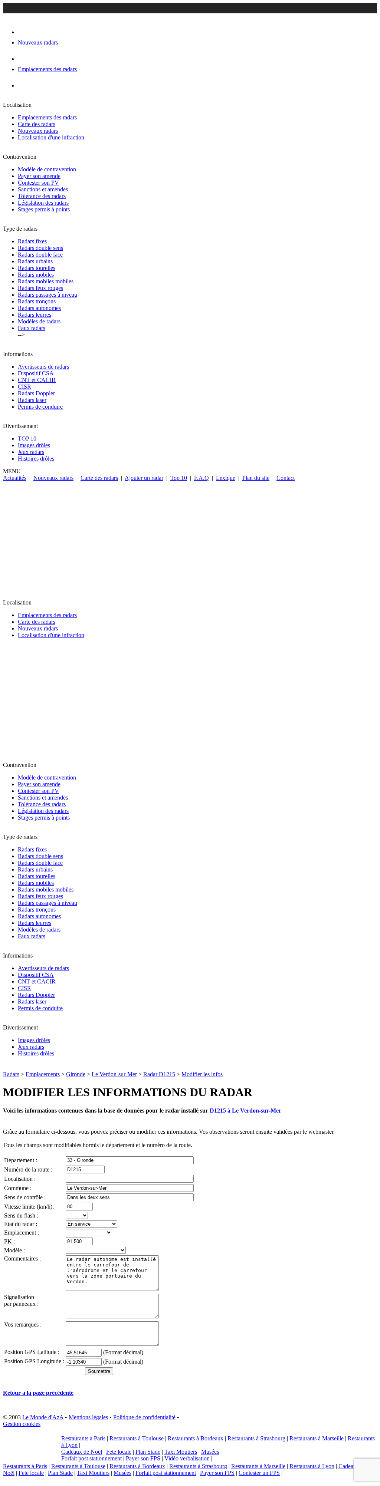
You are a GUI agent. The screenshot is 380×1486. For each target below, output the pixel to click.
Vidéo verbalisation (187, 1458)
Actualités (14, 478)
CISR (24, 386)
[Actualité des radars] (36, 85)
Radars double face (40, 254)
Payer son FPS (143, 1458)
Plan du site (255, 478)
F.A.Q (201, 478)
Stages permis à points (44, 209)
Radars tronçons (37, 301)
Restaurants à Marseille (316, 1438)
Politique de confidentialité (144, 1417)
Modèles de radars (39, 321)
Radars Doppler (36, 393)
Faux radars (31, 328)
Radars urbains (35, 261)
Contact (285, 478)
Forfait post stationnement (91, 1458)
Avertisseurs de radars (43, 366)
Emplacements (43, 1074)
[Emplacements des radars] (24, 59)
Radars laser (32, 400)
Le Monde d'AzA (42, 1417)
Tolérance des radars (42, 196)
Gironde (75, 1074)
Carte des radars (36, 124)
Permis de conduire (40, 406)
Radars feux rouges (40, 288)
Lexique (225, 478)
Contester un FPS (259, 1473)
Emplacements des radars (47, 117)
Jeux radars (31, 452)
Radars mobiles (36, 274)
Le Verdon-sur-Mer (114, 1074)
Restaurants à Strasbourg (256, 1438)
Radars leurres (34, 315)
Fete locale (118, 1452)
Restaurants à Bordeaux (195, 1438)
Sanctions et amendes (43, 189)
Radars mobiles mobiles (45, 281)
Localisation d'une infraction (51, 137)
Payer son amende (39, 176)
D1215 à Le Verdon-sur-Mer (245, 1110)
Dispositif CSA (36, 373)
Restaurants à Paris (83, 1438)
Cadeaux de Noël (81, 1452)
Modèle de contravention (47, 169)
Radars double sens (40, 248)
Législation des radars (43, 203)
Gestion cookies (21, 1424)
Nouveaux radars (38, 131)
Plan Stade (147, 1452)
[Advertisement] (190, 537)
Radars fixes (32, 241)
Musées (210, 1452)
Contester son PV (38, 182)
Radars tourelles (36, 268)
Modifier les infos (202, 1074)
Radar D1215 (159, 1074)
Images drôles (34, 445)
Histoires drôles (36, 458)
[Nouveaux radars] (24, 32)
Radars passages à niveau (47, 294)
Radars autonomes (39, 308)
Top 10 (178, 478)
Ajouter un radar (144, 478)
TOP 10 (27, 438)
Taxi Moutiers (180, 1452)
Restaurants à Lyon (311, 1466)
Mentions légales (88, 1417)
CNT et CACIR (37, 380)
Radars (11, 1074)
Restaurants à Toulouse (136, 1438)
